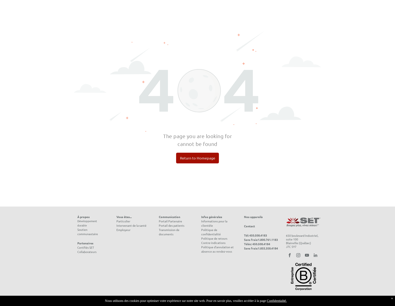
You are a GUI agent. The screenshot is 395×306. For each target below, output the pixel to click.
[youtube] (307, 255)
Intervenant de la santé (131, 225)
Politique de (209, 230)
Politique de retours (214, 238)
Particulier (123, 221)
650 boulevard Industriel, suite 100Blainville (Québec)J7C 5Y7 (302, 241)
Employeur (123, 230)
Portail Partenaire (170, 221)
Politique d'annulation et (217, 247)
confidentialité (211, 234)
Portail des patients (171, 225)
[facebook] (290, 255)
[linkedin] (316, 255)
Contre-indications (213, 243)
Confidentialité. (277, 301)
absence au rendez (213, 251)
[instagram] (298, 255)
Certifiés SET (85, 247)
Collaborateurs (86, 252)
